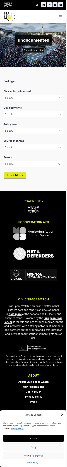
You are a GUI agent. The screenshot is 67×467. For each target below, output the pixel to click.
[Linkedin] (43, 4)
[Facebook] (55, 4)
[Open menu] (60, 16)
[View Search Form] (37, 4)
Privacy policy (33, 396)
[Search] (59, 164)
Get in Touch (33, 391)
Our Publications (33, 386)
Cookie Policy (32, 462)
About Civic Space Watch (33, 381)
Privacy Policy (17, 428)
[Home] (24, 50)
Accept (33, 438)
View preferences (33, 455)
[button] (62, 414)
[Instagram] (49, 4)
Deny (33, 447)
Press (33, 401)
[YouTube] (60, 4)
